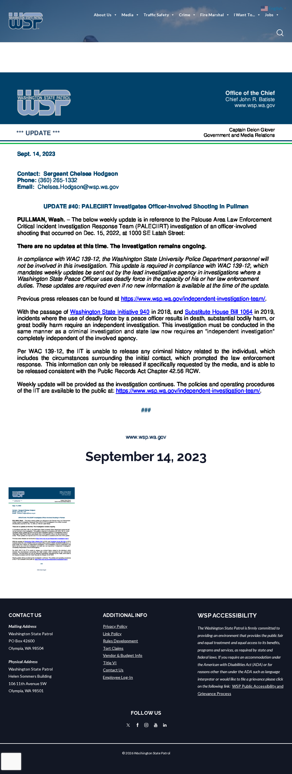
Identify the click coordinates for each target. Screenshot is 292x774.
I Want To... (244, 14)
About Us (102, 14)
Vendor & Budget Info (122, 655)
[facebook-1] (137, 725)
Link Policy (112, 633)
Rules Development (120, 640)
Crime (184, 14)
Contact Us (113, 669)
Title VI (110, 662)
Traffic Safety (156, 14)
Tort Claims (113, 648)
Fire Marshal (212, 14)
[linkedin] (165, 725)
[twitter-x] (128, 725)
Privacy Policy (115, 626)
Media (127, 14)
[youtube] (156, 725)
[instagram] (146, 725)
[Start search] (280, 33)
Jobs (269, 14)
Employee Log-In (118, 677)
